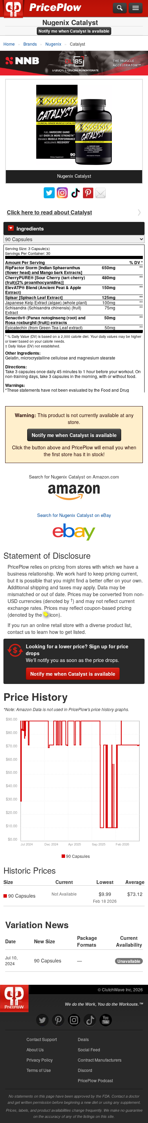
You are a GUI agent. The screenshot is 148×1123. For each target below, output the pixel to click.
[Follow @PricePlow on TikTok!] (90, 1020)
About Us (35, 1049)
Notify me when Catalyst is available (74, 31)
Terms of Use (39, 1070)
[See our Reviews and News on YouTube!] (105, 1020)
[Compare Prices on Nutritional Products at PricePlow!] (15, 997)
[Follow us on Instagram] (74, 1020)
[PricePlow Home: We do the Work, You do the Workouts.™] (18, 13)
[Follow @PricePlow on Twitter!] (42, 1020)
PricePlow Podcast (95, 1080)
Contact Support (42, 1039)
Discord (85, 1070)
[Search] (120, 8)
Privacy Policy (40, 1060)
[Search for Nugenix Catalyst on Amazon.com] (74, 491)
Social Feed (89, 1049)
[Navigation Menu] (135, 8)
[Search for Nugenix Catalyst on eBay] (74, 530)
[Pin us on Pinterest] (58, 1020)
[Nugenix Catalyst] (74, 125)
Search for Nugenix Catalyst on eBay (74, 515)
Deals (83, 1039)
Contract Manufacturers (99, 1060)
